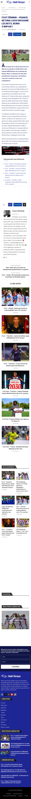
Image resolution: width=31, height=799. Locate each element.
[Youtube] (12, 694)
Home (3, 7)
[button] (3, 619)
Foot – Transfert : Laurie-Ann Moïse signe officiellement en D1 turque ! (8, 532)
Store (26, 795)
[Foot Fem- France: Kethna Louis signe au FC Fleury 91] (15, 407)
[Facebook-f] (2, 694)
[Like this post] (10, 34)
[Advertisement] (15, 42)
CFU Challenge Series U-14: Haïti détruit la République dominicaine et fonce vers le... (20, 745)
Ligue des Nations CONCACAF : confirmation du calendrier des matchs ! (7, 510)
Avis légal (8, 793)
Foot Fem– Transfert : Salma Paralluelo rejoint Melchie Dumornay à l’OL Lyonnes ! (16, 182)
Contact (20, 795)
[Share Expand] (24, 34)
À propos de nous (17, 793)
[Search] (29, 2)
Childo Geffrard (11, 29)
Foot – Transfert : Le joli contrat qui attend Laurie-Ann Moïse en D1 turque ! (15, 175)
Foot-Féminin (12, 7)
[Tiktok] (15, 694)
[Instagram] (8, 694)
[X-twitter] (5, 694)
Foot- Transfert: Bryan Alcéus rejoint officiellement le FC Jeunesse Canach (8, 484)
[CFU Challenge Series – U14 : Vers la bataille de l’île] (22, 522)
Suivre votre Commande (9, 795)
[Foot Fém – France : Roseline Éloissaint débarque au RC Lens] (15, 435)
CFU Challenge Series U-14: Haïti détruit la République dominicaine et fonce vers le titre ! (22, 486)
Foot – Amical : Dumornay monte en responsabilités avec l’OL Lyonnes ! (22, 509)
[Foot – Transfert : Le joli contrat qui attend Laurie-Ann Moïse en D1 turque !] (15, 352)
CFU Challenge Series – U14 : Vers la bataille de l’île (22, 531)
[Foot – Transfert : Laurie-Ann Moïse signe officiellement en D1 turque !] (15, 324)
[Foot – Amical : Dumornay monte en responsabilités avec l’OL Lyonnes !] (15, 296)
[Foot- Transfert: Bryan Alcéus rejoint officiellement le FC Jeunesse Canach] (8, 475)
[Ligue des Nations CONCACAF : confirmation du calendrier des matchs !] (8, 500)
